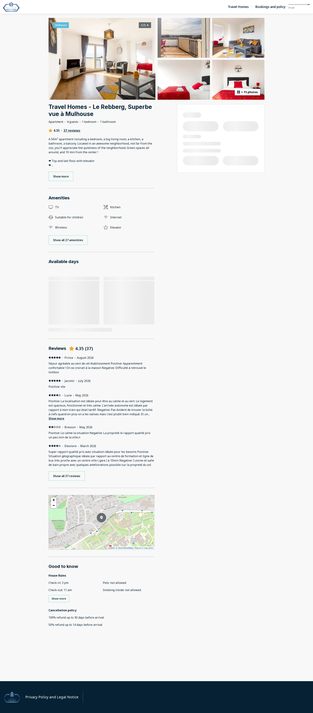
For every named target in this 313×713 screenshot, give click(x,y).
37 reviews (71, 130)
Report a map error (144, 547)
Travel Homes (238, 7)
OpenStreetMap (125, 547)
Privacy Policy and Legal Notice (51, 697)
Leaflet (111, 547)
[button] (106, 527)
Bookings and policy (270, 7)
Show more (56, 418)
